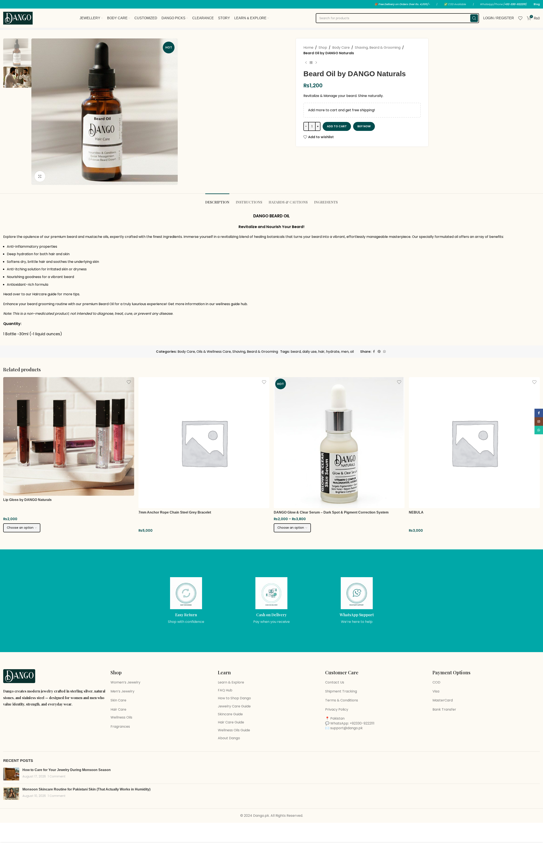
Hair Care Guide (231, 722)
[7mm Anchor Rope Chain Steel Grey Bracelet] (203, 442)
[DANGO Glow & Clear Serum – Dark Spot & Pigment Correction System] (339, 442)
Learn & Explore (231, 682)
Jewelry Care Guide (234, 706)
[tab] (217, 199)
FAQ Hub (225, 690)
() (515, 4)
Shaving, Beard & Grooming (377, 47)
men (345, 351)
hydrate (332, 351)
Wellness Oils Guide (234, 730)
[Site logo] (18, 17)
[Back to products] (311, 62)
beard (296, 351)
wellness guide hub (231, 303)
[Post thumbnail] (11, 774)
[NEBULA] (474, 442)
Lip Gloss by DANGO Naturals (27, 500)
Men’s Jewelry (122, 691)
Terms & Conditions (341, 700)
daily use (309, 351)
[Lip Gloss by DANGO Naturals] (68, 436)
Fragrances (120, 726)
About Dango (229, 738)
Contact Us (334, 682)
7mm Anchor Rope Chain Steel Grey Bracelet (174, 512)
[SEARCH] (474, 18)
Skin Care (118, 700)
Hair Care (118, 709)
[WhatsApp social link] (384, 351)
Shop (323, 47)
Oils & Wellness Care (214, 351)
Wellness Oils (121, 717)
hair (321, 351)
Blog (537, 4)
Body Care (341, 47)
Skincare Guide (230, 714)
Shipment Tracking (341, 691)
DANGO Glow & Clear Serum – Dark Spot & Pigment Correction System (331, 512)
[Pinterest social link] (379, 351)
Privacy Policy (336, 709)
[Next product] (316, 62)
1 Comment (57, 776)
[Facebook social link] (373, 351)
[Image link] (19, 675)
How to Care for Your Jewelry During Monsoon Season (66, 770)
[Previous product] (306, 62)
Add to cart (337, 126)
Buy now (364, 126)
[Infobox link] (186, 601)
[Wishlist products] (520, 18)
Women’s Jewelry (125, 682)
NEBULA (416, 512)
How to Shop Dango (234, 698)
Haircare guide (44, 294)
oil (352, 351)
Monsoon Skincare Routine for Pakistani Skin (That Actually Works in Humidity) (86, 789)
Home (308, 47)
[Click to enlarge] (40, 176)
